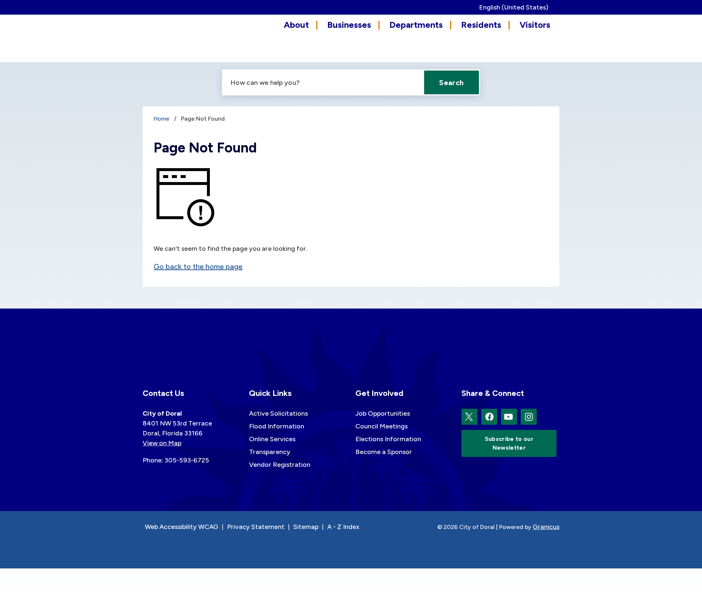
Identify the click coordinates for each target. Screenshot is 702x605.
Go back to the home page (198, 266)
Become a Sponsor (383, 452)
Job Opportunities (382, 413)
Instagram (529, 417)
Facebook (489, 417)
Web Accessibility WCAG (181, 527)
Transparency (269, 452)
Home (161, 118)
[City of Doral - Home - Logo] (175, 37)
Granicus (546, 527)
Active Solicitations (278, 413)
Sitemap (305, 527)
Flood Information (276, 426)
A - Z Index (343, 527)
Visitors (535, 24)
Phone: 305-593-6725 (176, 460)
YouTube (509, 417)
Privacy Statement (255, 527)
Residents (481, 24)
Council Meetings (381, 426)
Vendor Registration (279, 465)
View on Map (162, 443)
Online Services (272, 439)
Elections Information (388, 439)
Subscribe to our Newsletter (509, 443)
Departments (416, 24)
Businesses (349, 24)
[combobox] (516, 7)
